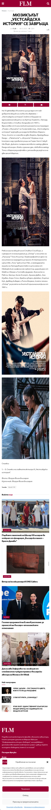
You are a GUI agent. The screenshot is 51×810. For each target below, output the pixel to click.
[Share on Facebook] (9, 105)
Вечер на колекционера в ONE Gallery (20, 581)
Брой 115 (12, 487)
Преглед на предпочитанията (25, 802)
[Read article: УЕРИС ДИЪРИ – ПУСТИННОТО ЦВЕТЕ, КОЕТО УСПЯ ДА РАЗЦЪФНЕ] (6, 690)
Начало (4, 10)
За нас (4, 757)
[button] (47, 762)
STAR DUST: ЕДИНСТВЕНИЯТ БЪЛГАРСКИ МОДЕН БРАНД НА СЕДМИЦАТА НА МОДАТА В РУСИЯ (30, 708)
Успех (6, 617)
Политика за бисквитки (14, 807)
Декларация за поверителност (34, 807)
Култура (11, 10)
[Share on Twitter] (25, 105)
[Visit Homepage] (25, 4)
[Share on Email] (41, 105)
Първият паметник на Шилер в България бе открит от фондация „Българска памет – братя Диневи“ (23, 538)
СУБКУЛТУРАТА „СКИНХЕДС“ (25, 697)
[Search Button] (48, 3)
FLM (14, 29)
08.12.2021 (23, 29)
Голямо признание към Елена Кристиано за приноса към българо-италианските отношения (23, 625)
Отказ (25, 795)
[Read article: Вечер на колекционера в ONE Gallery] (25, 562)
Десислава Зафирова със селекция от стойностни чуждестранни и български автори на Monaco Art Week (22, 671)
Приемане (25, 789)
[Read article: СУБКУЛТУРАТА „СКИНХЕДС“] (6, 699)
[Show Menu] (3, 3)
